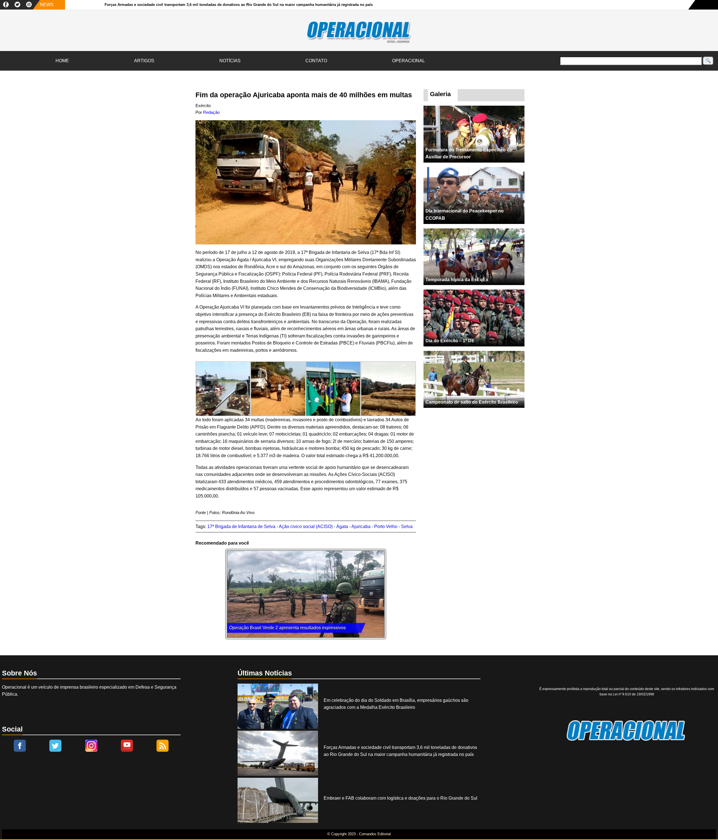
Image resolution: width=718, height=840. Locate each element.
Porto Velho (385, 526)
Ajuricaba (360, 526)
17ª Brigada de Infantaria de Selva (241, 526)
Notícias (230, 60)
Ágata (342, 526)
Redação (211, 112)
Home (62, 60)
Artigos (144, 60)
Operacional (408, 60)
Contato (316, 60)
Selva (407, 526)
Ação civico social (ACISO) (306, 526)
